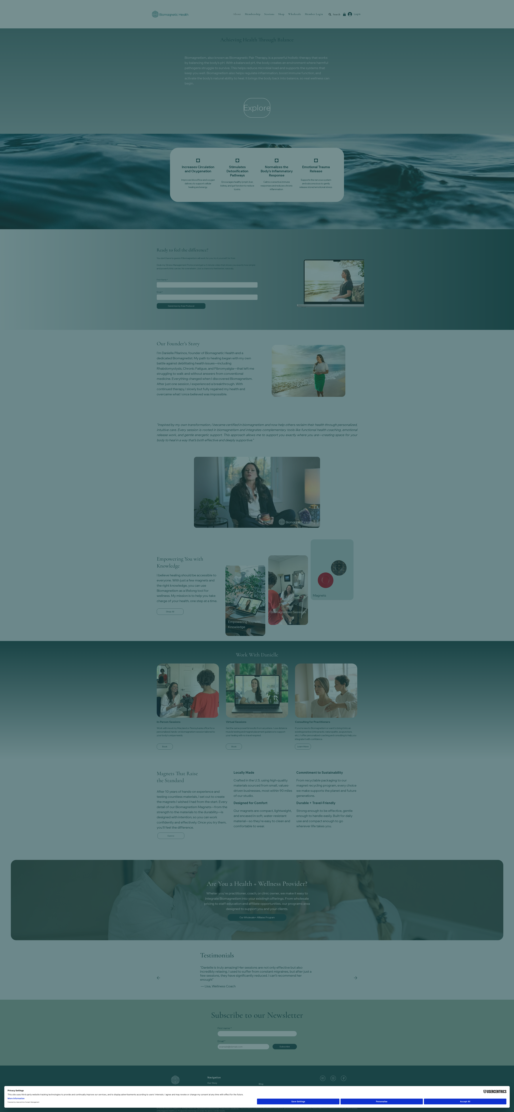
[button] (285, 478)
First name (244, 579)
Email (242, 592)
